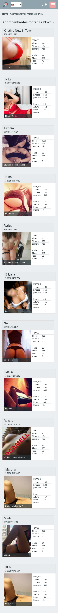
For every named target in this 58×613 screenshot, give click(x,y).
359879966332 (12, 83)
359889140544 (12, 570)
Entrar (47, 3)
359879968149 (11, 327)
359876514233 (11, 34)
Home (5, 14)
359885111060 (12, 180)
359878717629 (11, 132)
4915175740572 (12, 424)
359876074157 (11, 229)
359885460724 (12, 278)
